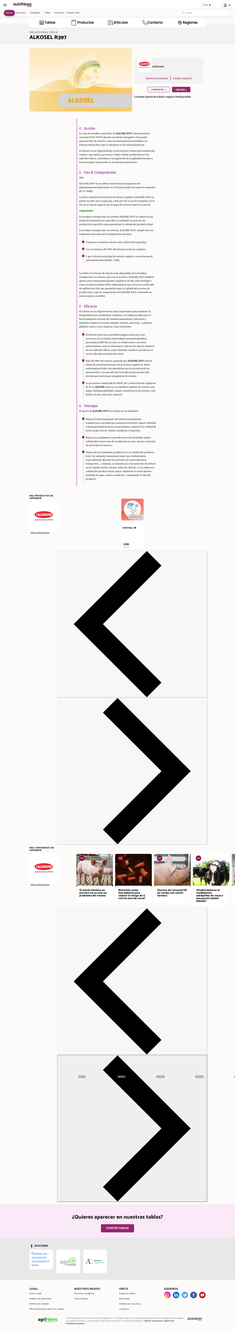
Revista (9, 13)
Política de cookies (39, 1304)
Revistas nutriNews (84, 1293)
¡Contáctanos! (117, 1228)
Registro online (127, 1293)
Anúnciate (124, 1299)
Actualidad (35, 13)
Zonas (205, 5)
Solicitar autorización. (153, 1321)
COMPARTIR (157, 90)
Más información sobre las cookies (46, 1309)
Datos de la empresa (157, 78)
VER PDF (180, 89)
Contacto (124, 1309)
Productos (59, 13)
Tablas (47, 13)
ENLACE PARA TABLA (43, 32)
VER (126, 544)
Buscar (189, 13)
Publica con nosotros (130, 1304)
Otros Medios (81, 1299)
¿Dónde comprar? (182, 78)
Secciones (20, 13)
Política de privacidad (40, 1299)
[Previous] (132, 624)
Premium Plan (73, 13)
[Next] (132, 771)
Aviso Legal (35, 1293)
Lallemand (35, 498)
